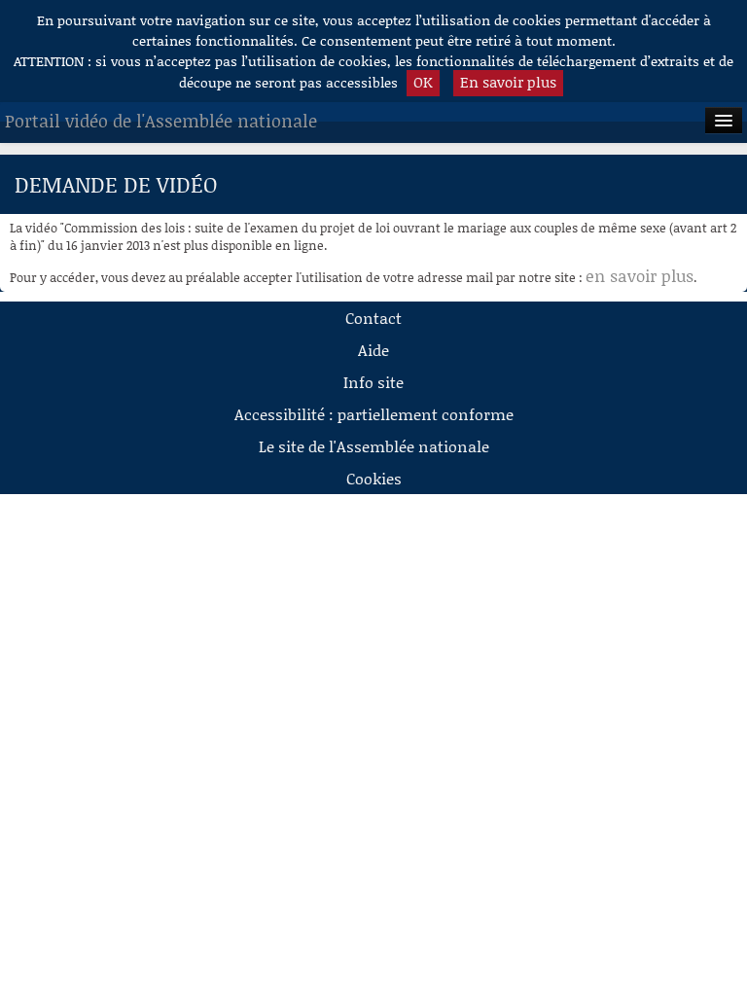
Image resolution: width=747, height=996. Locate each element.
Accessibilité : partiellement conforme (374, 414)
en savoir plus (640, 275)
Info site (373, 382)
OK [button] (423, 81)
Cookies (374, 478)
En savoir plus (508, 81)
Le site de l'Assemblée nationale (374, 446)
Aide (373, 349)
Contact (373, 317)
